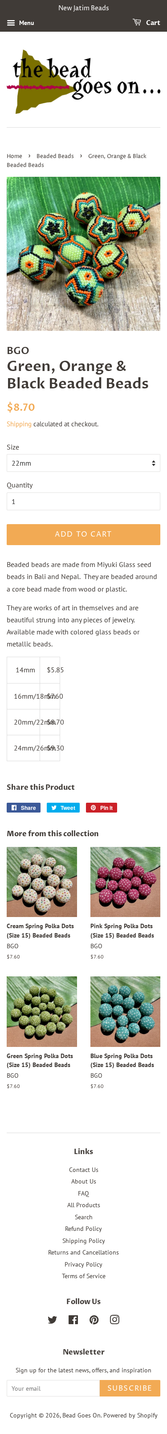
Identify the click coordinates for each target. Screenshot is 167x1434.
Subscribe (130, 1388)
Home (14, 156)
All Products (83, 1205)
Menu (25, 23)
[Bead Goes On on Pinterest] (94, 1321)
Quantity (20, 484)
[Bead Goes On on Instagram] (114, 1321)
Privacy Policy (83, 1264)
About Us (83, 1181)
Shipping (19, 424)
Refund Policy (83, 1229)
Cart (152, 23)
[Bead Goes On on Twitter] (52, 1321)
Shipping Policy (83, 1241)
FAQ (83, 1193)
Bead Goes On (81, 1415)
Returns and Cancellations (83, 1252)
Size (13, 446)
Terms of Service (84, 1276)
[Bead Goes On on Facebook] (73, 1321)
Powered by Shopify (130, 1415)
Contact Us (83, 1170)
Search (84, 1217)
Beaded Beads (55, 156)
